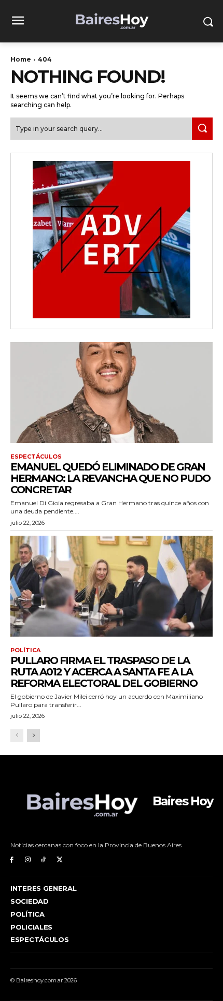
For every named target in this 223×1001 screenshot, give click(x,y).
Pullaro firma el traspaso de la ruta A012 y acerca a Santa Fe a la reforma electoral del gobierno (103, 671)
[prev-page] (16, 735)
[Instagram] (27, 860)
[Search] (202, 128)
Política (25, 650)
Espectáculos (36, 456)
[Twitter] (59, 860)
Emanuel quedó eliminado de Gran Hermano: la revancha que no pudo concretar (110, 478)
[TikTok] (43, 860)
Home (20, 59)
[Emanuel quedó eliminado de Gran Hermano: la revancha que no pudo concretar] (111, 392)
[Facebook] (11, 860)
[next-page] (33, 735)
